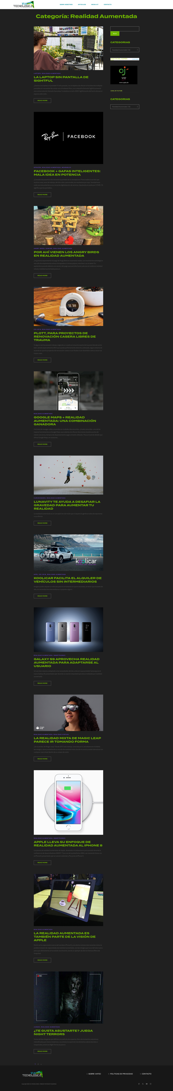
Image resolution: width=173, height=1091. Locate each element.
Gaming (49, 248)
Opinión (37, 167)
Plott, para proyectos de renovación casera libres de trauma (65, 336)
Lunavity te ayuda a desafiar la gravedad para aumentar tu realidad (67, 505)
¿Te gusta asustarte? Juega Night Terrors (63, 1032)
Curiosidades (40, 498)
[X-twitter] (143, 1084)
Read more (42, 100)
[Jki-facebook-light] (139, 1084)
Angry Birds (39, 248)
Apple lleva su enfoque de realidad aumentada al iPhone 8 (68, 844)
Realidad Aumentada (51, 73)
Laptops (37, 73)
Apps (36, 574)
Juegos (37, 1027)
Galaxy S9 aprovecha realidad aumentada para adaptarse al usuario (67, 662)
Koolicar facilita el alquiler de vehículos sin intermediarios (68, 580)
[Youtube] (147, 1084)
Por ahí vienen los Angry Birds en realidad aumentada (66, 254)
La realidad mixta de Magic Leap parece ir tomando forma (67, 740)
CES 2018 (42, 574)
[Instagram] (150, 1084)
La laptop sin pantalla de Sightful (61, 79)
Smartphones (60, 655)
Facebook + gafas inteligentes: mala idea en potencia (67, 173)
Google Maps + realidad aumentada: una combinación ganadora (65, 420)
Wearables (66, 167)
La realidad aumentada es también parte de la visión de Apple (65, 936)
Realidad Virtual (61, 734)
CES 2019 (37, 329)
